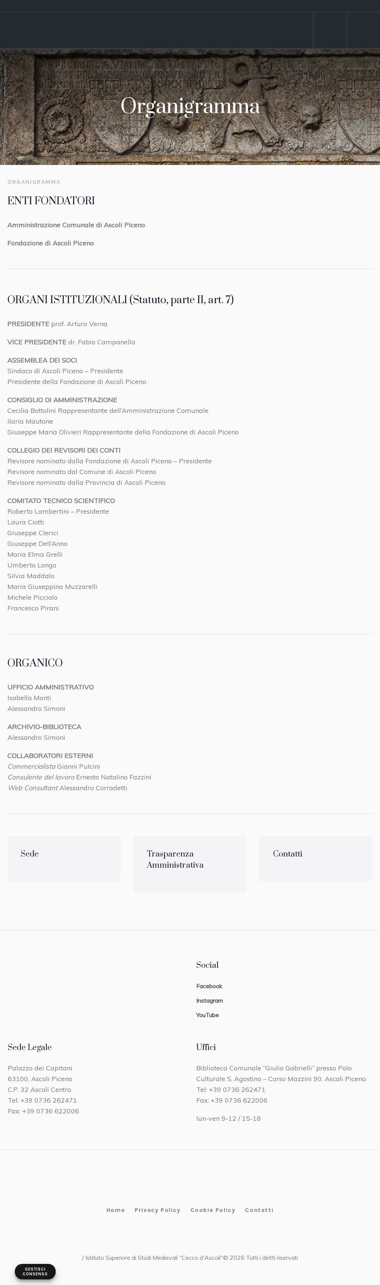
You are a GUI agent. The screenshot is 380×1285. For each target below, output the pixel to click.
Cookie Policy (213, 1209)
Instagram (209, 1000)
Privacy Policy (157, 1209)
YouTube (207, 1015)
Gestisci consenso (35, 1271)
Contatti (287, 854)
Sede (30, 854)
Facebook (209, 986)
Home (116, 1209)
